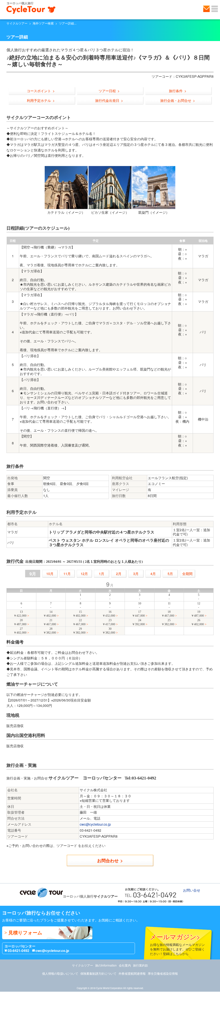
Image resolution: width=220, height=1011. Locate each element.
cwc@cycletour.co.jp (95, 824)
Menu (214, 9)
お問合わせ (108, 860)
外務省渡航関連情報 (132, 973)
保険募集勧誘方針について (98, 973)
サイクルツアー (17, 23)
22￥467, (79, 622)
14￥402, (49, 613)
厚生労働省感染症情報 (163, 973)
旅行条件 (176, 90)
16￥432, (108, 613)
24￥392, (138, 622)
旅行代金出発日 (107, 100)
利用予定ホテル (39, 100)
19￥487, (197, 613)
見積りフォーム (25, 932)
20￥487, (20, 622)
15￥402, (79, 613)
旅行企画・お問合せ (175, 100)
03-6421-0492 (18, 950)
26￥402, (197, 622)
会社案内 (125, 965)
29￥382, (79, 630)
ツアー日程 (107, 90)
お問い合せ (206, 9)
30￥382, (108, 630)
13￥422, (20, 613)
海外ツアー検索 (43, 23)
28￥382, (49, 630)
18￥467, (167, 613)
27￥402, (20, 630)
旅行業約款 (140, 965)
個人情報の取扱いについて (60, 973)
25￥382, (167, 622)
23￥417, (108, 622)
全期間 (187, 573)
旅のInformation (106, 965)
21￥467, (49, 622)
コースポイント (39, 90)
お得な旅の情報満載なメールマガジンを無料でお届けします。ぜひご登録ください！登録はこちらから (177, 944)
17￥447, (138, 613)
